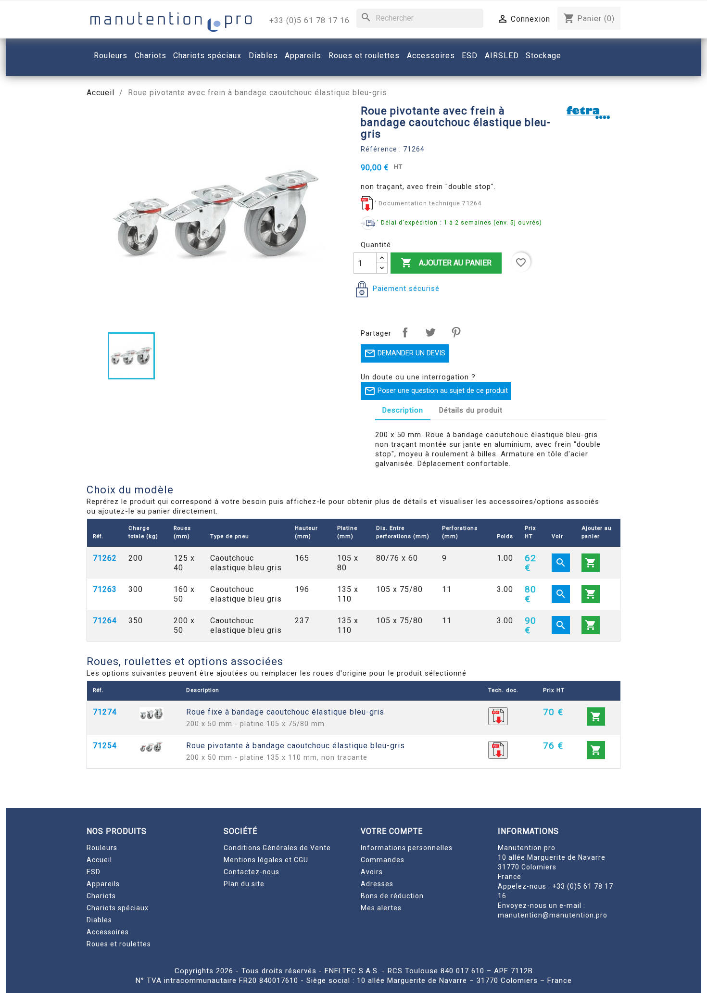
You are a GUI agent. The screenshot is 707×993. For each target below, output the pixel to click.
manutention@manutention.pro (552, 915)
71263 (105, 589)
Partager (405, 332)
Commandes (382, 860)
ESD (94, 872)
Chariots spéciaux (118, 908)
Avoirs (372, 872)
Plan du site (244, 884)
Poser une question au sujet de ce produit (436, 391)
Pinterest (456, 332)
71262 (105, 558)
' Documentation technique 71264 (428, 203)
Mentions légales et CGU (266, 860)
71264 (105, 620)
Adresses (377, 884)
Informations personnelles (407, 848)
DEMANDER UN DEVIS (404, 353)
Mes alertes (381, 908)
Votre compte (392, 831)
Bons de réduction (392, 896)
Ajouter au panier (446, 262)
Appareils (103, 884)
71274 (105, 711)
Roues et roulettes (119, 944)
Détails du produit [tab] (471, 410)
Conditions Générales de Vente (277, 848)
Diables (99, 920)
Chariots (101, 896)
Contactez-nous (251, 872)
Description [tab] (402, 410)
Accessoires (108, 932)
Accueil (99, 860)
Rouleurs (102, 848)
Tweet (430, 332)
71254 (105, 745)
